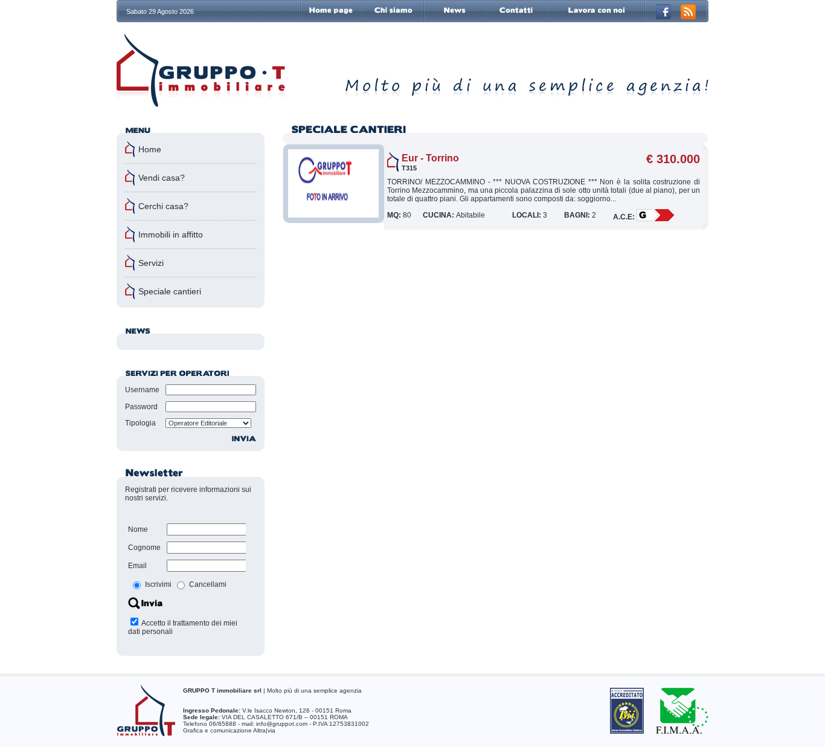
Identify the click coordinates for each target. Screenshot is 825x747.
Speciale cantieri (169, 291)
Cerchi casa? (163, 206)
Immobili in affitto (170, 234)
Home (149, 149)
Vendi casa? (161, 178)
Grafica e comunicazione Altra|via (229, 730)
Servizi (151, 263)
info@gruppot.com (281, 723)
